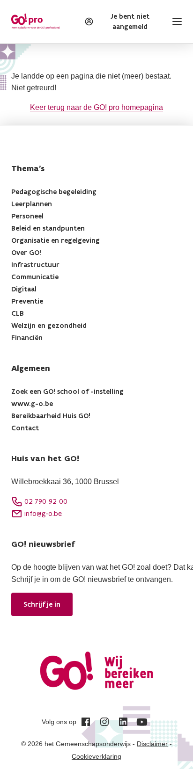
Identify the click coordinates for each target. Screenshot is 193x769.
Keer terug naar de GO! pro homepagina (96, 107)
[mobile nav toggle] (175, 21)
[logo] (35, 21)
